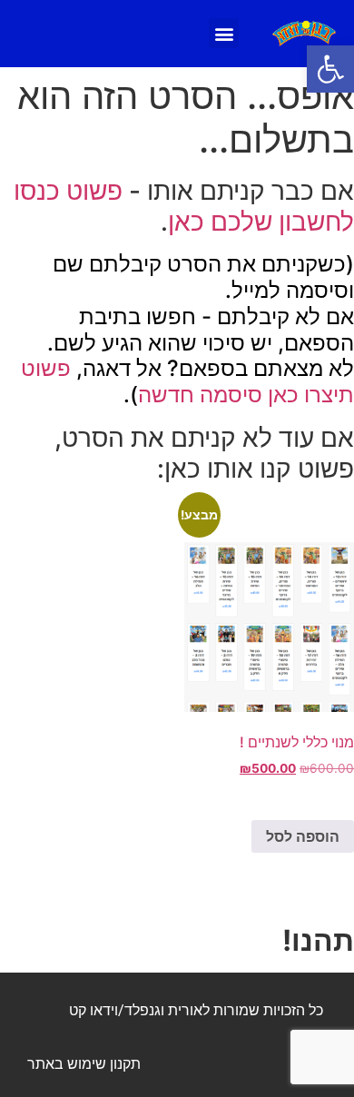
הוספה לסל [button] (302, 836)
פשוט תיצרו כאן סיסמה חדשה (187, 381)
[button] (330, 69)
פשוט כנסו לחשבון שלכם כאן (184, 206)
